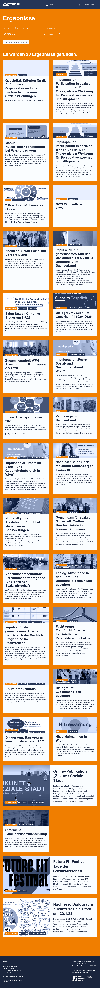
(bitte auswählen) (48, 28)
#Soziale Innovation (25, 137)
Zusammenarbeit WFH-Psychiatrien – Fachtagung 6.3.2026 (25, 364)
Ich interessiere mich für (16, 28)
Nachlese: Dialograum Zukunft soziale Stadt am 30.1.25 (73, 908)
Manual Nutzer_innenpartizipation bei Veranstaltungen (25, 146)
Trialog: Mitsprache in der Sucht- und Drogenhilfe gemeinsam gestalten (74, 579)
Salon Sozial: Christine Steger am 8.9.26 (22, 315)
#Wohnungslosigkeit (76, 354)
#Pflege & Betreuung (36, 683)
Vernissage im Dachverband (66, 418)
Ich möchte (9, 33)
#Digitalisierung (18, 200)
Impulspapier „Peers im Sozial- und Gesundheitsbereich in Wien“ (73, 365)
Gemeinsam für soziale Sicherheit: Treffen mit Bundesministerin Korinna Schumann (73, 523)
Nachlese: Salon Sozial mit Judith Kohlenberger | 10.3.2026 (75, 465)
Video (8, 200)
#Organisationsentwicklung (79, 565)
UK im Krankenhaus (20, 688)
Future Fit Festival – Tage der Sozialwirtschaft (71, 866)
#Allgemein (22, 75)
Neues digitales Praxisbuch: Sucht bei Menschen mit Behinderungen (22, 524)
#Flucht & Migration (26, 355)
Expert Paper (61, 74)
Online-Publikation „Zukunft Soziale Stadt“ (70, 775)
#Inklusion (33, 308)
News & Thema (11, 75)
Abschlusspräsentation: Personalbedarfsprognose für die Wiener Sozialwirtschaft (25, 580)
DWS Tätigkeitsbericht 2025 (73, 206)
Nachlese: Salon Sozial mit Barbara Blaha (25, 253)
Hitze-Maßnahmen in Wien (71, 738)
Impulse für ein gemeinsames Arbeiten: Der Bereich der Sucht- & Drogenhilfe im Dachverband (75, 258)
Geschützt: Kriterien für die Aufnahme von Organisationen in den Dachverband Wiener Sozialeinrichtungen (26, 88)
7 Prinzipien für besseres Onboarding (24, 207)
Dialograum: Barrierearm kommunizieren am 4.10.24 (25, 739)
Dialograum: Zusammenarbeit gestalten (68, 692)
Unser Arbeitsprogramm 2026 (23, 419)
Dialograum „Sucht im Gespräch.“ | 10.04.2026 (74, 314)
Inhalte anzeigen (15, 42)
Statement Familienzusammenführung (26, 832)
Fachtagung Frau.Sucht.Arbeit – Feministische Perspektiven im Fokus (73, 632)
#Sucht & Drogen (41, 137)
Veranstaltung (11, 355)
